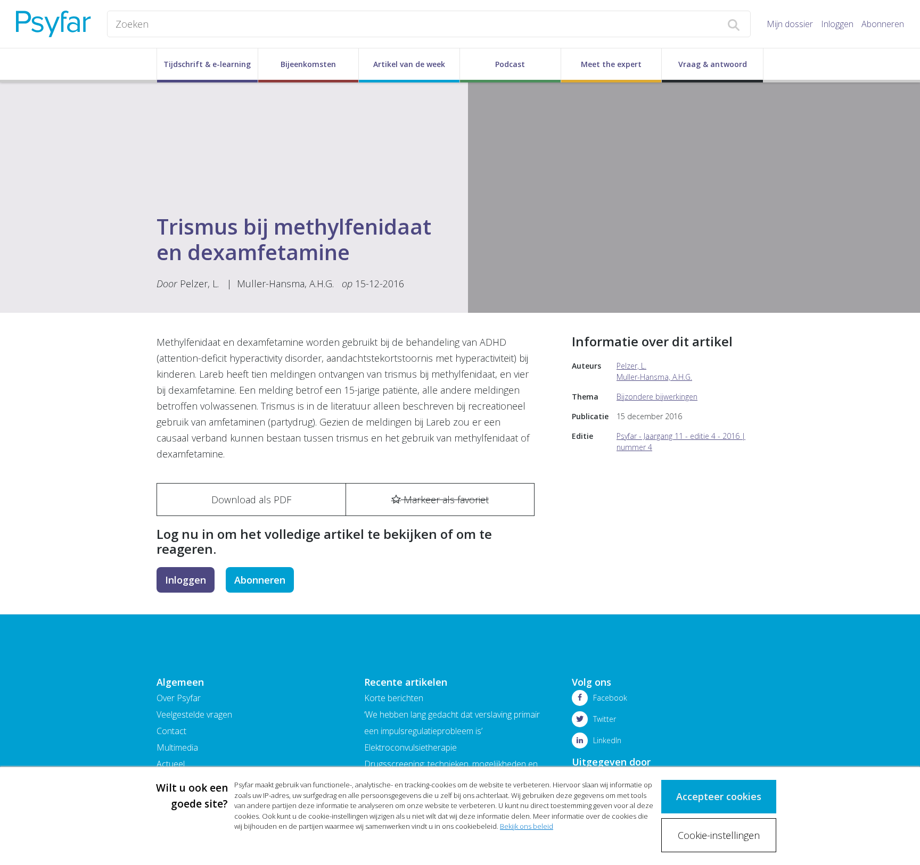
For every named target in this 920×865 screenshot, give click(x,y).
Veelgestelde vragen (194, 714)
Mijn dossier (790, 24)
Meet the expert (611, 64)
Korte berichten (393, 698)
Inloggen (837, 24)
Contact (171, 731)
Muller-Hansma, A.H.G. (286, 283)
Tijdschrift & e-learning (207, 64)
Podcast (510, 64)
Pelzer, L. (199, 283)
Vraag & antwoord (712, 64)
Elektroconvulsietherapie (410, 747)
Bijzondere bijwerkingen (657, 397)
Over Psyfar (179, 698)
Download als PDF (251, 499)
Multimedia (177, 747)
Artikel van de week (409, 64)
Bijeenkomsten (308, 64)
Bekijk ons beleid (526, 826)
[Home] (53, 24)
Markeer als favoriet (445, 499)
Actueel (171, 764)
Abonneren (882, 24)
